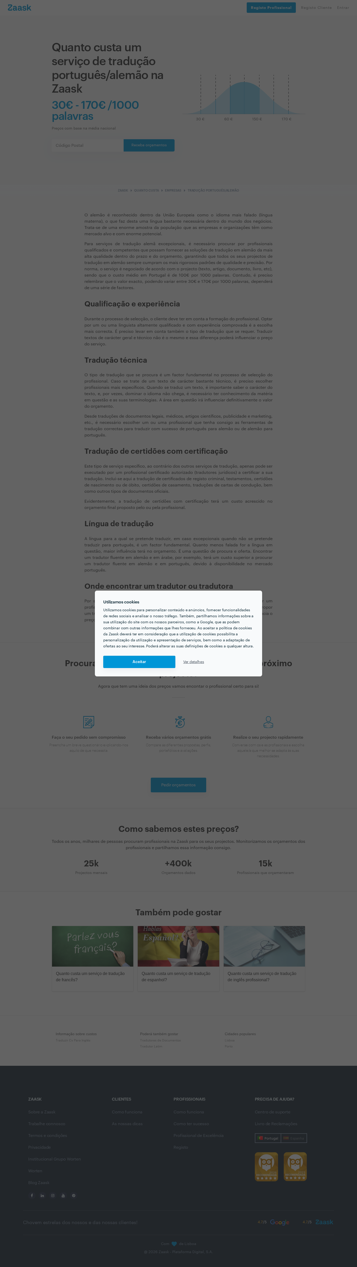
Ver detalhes (193, 662)
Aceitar (139, 662)
